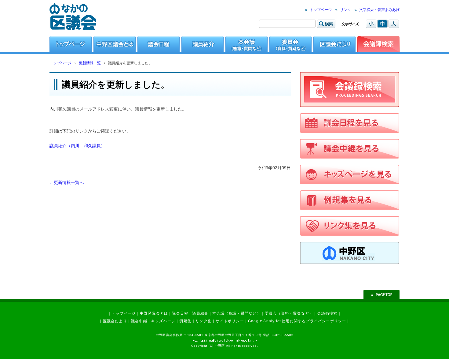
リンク (345, 10)
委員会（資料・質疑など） (289, 313)
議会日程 (180, 313)
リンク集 (203, 321)
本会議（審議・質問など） (236, 313)
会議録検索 (327, 313)
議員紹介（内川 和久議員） (77, 145)
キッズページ (163, 321)
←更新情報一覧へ (66, 182)
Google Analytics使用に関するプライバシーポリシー (297, 321)
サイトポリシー (230, 321)
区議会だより (115, 321)
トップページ (321, 10)
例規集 (185, 321)
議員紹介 (200, 313)
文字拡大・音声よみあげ (379, 10)
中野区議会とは (154, 313)
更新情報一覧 (90, 63)
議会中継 (139, 321)
